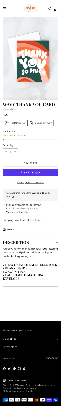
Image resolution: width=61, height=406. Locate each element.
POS (5, 391)
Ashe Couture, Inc (28, 385)
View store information (17, 212)
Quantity (8, 145)
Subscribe (52, 358)
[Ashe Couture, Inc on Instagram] (20, 369)
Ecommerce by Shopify (22, 391)
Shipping (8, 220)
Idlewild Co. (9, 109)
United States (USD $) (17, 380)
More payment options (30, 182)
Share (10, 229)
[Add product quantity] (6, 152)
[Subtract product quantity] (15, 152)
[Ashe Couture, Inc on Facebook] (5, 369)
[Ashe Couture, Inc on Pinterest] (15, 369)
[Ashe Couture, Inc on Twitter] (10, 369)
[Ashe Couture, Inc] (30, 8)
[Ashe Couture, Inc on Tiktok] (25, 369)
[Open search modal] (50, 8)
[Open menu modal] (4, 8)
